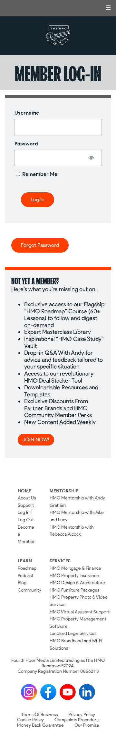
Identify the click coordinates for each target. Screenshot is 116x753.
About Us (27, 498)
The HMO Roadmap (58, 35)
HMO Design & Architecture (77, 582)
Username (27, 113)
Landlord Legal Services (73, 633)
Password (26, 144)
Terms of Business (39, 714)
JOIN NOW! (36, 440)
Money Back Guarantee (40, 725)
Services (60, 561)
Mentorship (64, 491)
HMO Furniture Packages (74, 590)
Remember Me (39, 174)
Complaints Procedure (76, 720)
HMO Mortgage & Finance (75, 568)
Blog (22, 582)
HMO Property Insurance (74, 575)
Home (24, 491)
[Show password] (91, 157)
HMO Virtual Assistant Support (80, 612)
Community (29, 590)
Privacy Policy (81, 714)
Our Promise (86, 725)
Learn (25, 561)
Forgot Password (40, 245)
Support (26, 505)
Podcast (25, 575)
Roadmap (27, 568)
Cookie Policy (30, 720)
